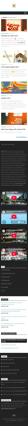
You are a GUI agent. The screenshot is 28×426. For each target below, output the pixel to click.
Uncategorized (4, 33)
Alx (21, 420)
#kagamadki (17, 183)
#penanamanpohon (5, 185)
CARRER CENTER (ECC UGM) (8, 273)
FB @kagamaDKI (6, 277)
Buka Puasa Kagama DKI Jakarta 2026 (13, 129)
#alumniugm (23, 183)
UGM (3, 290)
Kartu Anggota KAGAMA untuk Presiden (10, 348)
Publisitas (3, 64)
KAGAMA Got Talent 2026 (9, 36)
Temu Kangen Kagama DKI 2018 (20, 391)
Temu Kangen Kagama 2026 (10, 67)
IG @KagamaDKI (5, 280)
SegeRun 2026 (5, 98)
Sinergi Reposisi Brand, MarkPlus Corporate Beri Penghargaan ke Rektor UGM (12, 303)
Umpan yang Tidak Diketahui (9, 333)
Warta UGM (4, 299)
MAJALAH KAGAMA (6, 283)
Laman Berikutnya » (21, 137)
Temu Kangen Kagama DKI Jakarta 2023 (16, 387)
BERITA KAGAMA (6, 270)
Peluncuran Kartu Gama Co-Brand (8, 344)
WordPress (13, 420)
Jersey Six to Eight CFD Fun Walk (9, 373)
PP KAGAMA (5, 287)
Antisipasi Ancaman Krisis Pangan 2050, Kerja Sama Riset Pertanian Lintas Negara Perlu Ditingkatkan (13, 310)
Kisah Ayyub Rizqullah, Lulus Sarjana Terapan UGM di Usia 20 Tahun (13, 317)
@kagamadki (4, 151)
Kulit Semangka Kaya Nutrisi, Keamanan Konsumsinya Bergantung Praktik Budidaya (12, 324)
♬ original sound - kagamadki (16, 185)
